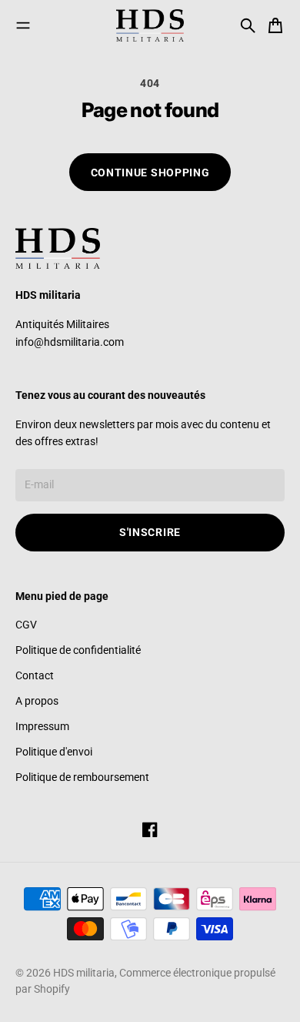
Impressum (42, 726)
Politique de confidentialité (78, 650)
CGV (26, 624)
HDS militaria (84, 973)
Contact (34, 675)
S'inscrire (150, 532)
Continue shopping (150, 172)
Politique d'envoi (53, 752)
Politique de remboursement (82, 777)
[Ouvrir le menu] (23, 25)
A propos (36, 701)
